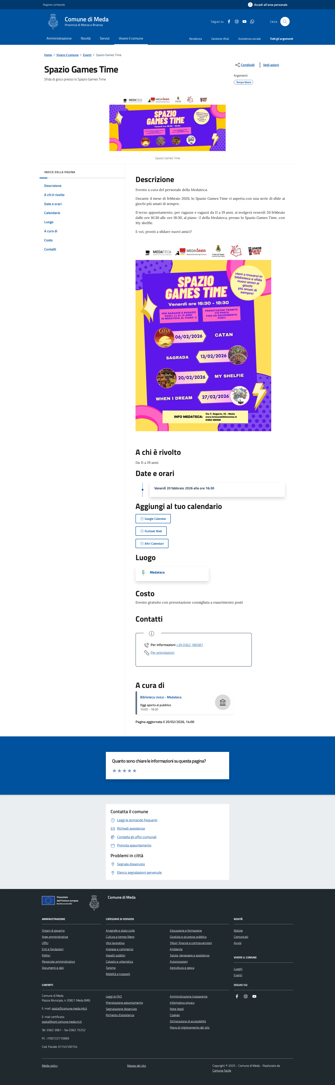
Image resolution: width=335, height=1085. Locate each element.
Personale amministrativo (58, 961)
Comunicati (241, 936)
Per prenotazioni (162, 652)
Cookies (175, 1015)
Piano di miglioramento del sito (189, 1027)
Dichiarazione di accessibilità (188, 1021)
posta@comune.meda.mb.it (69, 1008)
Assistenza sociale (249, 38)
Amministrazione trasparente (188, 996)
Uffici (45, 943)
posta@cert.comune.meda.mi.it (62, 1021)
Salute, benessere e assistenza (189, 955)
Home (48, 55)
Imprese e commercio (119, 949)
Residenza (195, 38)
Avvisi (237, 943)
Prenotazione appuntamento (124, 1002)
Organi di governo (53, 930)
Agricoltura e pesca (182, 967)
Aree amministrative (55, 936)
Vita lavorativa (115, 943)
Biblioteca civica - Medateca (160, 697)
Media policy (50, 1065)
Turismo (111, 967)
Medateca (157, 572)
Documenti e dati (53, 967)
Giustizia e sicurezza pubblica (188, 936)
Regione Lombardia (54, 5)
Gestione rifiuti (220, 38)
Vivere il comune (67, 55)
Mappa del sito (136, 1065)
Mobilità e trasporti (118, 974)
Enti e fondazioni (52, 949)
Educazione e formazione (186, 930)
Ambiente (176, 949)
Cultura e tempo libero (120, 936)
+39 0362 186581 (189, 644)
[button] (267, 5)
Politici (46, 955)
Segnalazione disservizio (121, 1008)
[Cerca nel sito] (285, 21)
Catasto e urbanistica (119, 961)
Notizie (238, 930)
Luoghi (238, 969)
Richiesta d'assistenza (120, 1015)
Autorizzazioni (179, 961)
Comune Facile (221, 1070)
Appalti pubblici (115, 955)
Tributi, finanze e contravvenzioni (191, 943)
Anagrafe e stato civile (120, 930)
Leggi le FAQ (114, 996)
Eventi (87, 55)
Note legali (177, 1008)
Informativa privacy (182, 1002)
